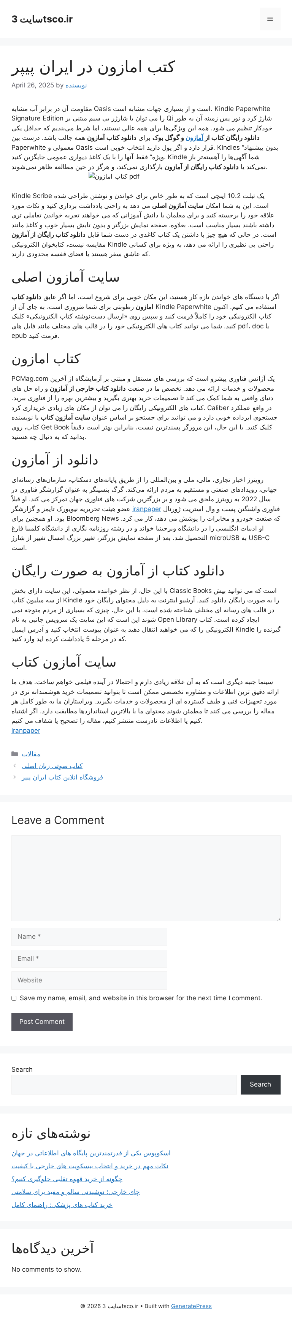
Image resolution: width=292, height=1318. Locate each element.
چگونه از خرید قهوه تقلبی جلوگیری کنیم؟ (66, 1179)
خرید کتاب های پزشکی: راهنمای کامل (62, 1205)
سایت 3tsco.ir (42, 19)
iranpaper (146, 509)
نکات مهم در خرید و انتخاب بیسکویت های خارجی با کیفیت (89, 1166)
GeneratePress (191, 1306)
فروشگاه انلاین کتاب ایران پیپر (62, 777)
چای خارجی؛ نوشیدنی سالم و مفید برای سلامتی (75, 1192)
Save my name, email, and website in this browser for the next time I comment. (141, 998)
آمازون (194, 137)
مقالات (31, 754)
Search (22, 1069)
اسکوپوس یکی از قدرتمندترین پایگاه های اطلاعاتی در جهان (91, 1153)
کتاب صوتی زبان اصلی (52, 766)
